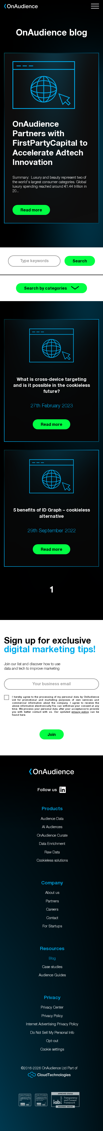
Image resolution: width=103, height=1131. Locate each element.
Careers (52, 909)
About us (52, 892)
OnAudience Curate (52, 835)
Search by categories (45, 288)
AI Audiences (52, 826)
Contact (52, 917)
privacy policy (80, 711)
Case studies (52, 966)
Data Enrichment (52, 843)
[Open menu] (95, 6)
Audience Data (52, 818)
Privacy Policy (52, 1015)
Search (79, 260)
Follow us (47, 789)
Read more (51, 424)
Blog (52, 958)
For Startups (52, 926)
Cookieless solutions (52, 860)
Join (52, 734)
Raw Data (52, 852)
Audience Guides (52, 975)
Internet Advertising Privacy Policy (52, 1024)
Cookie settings (52, 1049)
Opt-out (52, 1040)
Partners (52, 901)
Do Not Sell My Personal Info (52, 1032)
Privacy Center (52, 1007)
